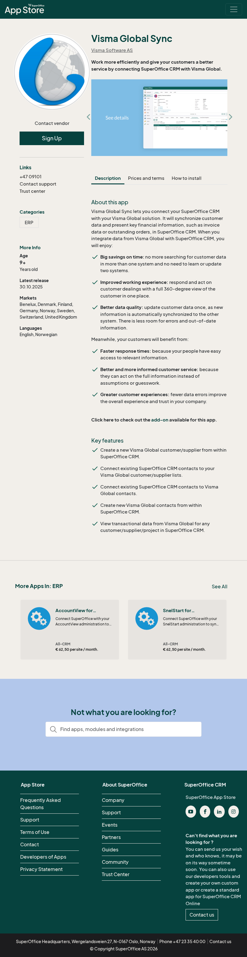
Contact (29, 844)
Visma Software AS (112, 50)
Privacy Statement (41, 869)
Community (115, 862)
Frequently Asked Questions (40, 803)
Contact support (38, 183)
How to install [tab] (187, 178)
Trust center (32, 191)
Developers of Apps (43, 857)
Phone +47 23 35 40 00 (182, 941)
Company (113, 800)
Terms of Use (34, 832)
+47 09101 (31, 176)
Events (109, 825)
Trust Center (116, 874)
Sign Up (52, 138)
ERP (29, 222)
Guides (110, 850)
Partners (111, 837)
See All (219, 586)
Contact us (201, 915)
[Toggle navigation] (233, 9)
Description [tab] (108, 178)
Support (29, 820)
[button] (88, 117)
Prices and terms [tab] (146, 178)
